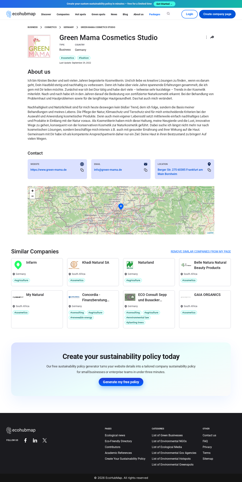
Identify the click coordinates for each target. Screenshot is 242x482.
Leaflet (210, 233)
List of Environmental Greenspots (172, 464)
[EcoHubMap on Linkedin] (32, 440)
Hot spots (80, 14)
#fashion (84, 57)
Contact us (209, 435)
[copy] (82, 170)
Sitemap (208, 458)
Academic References (118, 453)
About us (138, 14)
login (189, 14)
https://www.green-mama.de (48, 169)
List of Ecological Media (167, 447)
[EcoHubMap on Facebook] (23, 440)
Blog (125, 14)
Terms (206, 453)
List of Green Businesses (167, 435)
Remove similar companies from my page (201, 251)
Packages (154, 14)
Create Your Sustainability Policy (125, 458)
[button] (121, 206)
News (114, 14)
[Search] (168, 13)
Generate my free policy (121, 382)
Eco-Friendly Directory (118, 441)
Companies (63, 14)
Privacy (207, 447)
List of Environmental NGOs (169, 441)
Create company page (217, 14)
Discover (46, 14)
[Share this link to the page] (212, 37)
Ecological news (115, 435)
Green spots (98, 14)
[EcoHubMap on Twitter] (42, 440)
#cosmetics (67, 57)
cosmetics (51, 27)
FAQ (205, 441)
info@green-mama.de (108, 169)
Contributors (112, 447)
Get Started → (164, 3)
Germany (69, 27)
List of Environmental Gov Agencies (174, 453)
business (33, 27)
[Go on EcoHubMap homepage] (21, 14)
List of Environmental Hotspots (171, 458)
